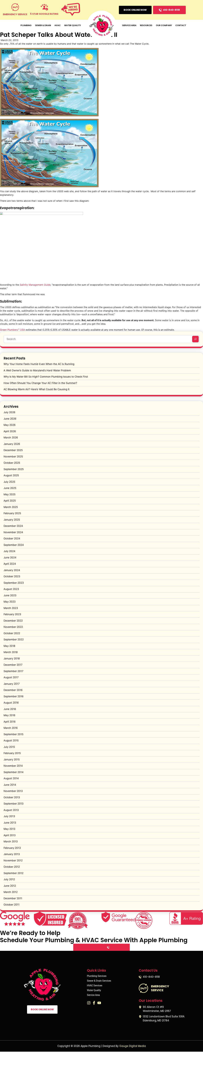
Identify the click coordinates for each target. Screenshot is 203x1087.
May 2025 (9, 494)
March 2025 (11, 507)
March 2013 (11, 841)
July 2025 (9, 481)
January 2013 (12, 854)
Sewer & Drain (43, 25)
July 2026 (9, 412)
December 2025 (13, 450)
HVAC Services (94, 985)
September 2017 (13, 671)
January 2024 (12, 570)
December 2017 (13, 664)
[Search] (195, 339)
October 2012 (12, 866)
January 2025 (12, 519)
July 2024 (9, 551)
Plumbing (26, 25)
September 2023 (14, 582)
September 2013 (13, 803)
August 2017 (11, 677)
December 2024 (13, 525)
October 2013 (12, 797)
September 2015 (13, 734)
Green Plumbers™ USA (12, 329)
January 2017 (12, 683)
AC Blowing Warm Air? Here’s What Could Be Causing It (36, 389)
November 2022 (13, 626)
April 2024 (10, 563)
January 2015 (12, 759)
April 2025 (10, 500)
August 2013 (11, 810)
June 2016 (10, 709)
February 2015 (12, 753)
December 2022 (13, 620)
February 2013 (12, 847)
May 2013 (9, 828)
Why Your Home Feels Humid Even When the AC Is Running (39, 364)
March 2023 (11, 608)
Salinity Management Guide (35, 284)
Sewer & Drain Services (99, 981)
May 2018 (9, 645)
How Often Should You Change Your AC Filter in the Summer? (40, 383)
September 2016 (13, 696)
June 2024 (10, 557)
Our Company (164, 25)
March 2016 (11, 727)
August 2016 (11, 702)
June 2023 (10, 595)
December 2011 (13, 898)
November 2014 (13, 765)
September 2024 (14, 544)
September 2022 (14, 639)
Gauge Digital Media (132, 1046)
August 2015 (11, 740)
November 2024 (13, 532)
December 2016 (13, 690)
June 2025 (10, 488)
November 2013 (13, 791)
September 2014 (13, 772)
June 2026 (10, 418)
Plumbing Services (96, 976)
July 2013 (9, 816)
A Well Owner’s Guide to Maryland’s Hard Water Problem (37, 370)
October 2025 (12, 462)
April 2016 (10, 721)
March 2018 (11, 652)
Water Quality (72, 25)
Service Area (129, 25)
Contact (180, 25)
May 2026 (10, 424)
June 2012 (10, 885)
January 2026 (12, 443)
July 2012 (9, 879)
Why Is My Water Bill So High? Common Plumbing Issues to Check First (46, 376)
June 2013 (10, 822)
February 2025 (12, 513)
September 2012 (13, 873)
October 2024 (12, 538)
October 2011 (11, 904)
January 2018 (12, 658)
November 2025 (13, 456)
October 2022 (12, 633)
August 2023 (11, 589)
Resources (146, 25)
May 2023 (10, 601)
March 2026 (11, 437)
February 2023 (12, 614)
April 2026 (10, 431)
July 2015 (9, 746)
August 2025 (11, 475)
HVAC (58, 25)
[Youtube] (99, 1003)
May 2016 (9, 715)
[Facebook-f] (94, 1003)
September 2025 (14, 469)
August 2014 (11, 778)
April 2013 (10, 835)
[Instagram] (89, 1003)
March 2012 (11, 892)
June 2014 (10, 784)
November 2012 (13, 860)
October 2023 (12, 576)
